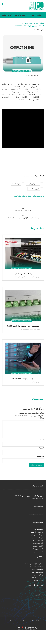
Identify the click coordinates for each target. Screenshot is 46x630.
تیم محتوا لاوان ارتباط (33, 184)
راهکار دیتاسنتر (38, 575)
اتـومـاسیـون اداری (37, 549)
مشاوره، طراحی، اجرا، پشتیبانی (33, 564)
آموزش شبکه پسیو (34, 189)
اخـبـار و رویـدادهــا (37, 540)
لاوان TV (17, 277)
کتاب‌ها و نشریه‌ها (38, 546)
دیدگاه (41, 418)
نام (42, 440)
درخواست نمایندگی (37, 535)
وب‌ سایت (40, 456)
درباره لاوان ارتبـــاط (37, 532)
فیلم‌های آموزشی (24, 277)
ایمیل (41, 448)
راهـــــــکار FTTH (37, 577)
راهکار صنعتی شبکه (37, 572)
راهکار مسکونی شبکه (36, 566)
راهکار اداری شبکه (37, 569)
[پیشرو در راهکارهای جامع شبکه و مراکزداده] (36, 6)
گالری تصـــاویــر (38, 543)
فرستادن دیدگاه (36, 465)
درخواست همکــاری (37, 537)
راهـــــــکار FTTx (38, 580)
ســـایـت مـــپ (38, 551)
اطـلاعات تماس (38, 529)
